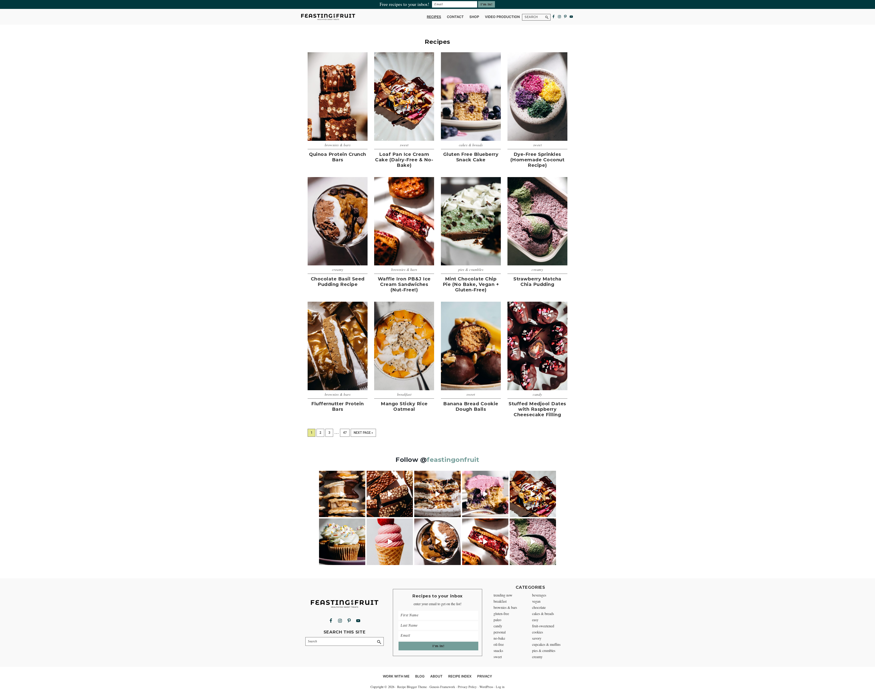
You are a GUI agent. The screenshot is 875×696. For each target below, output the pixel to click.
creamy (337, 269)
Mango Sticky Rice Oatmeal (404, 406)
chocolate (539, 607)
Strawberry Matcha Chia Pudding (537, 281)
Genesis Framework (442, 687)
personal (500, 632)
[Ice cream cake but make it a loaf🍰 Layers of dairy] (533, 494)
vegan (536, 601)
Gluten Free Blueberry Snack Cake (471, 157)
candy (537, 394)
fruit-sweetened (543, 625)
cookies (537, 632)
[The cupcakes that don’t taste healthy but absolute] (342, 541)
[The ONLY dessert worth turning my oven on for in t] (485, 494)
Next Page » (363, 434)
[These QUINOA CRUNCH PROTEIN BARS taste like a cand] (390, 494)
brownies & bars (338, 144)
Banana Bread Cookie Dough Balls (470, 406)
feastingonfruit (453, 459)
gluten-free (501, 613)
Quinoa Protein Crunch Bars (337, 157)
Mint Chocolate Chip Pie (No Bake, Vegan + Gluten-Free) (471, 284)
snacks (498, 650)
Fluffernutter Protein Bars (337, 406)
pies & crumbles (471, 269)
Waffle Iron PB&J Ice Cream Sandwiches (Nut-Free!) (404, 284)
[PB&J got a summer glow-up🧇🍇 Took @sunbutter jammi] (485, 541)
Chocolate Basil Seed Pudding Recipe (338, 281)
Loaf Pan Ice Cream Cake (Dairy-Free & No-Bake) (404, 160)
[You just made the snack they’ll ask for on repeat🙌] (342, 494)
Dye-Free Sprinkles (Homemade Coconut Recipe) (537, 160)
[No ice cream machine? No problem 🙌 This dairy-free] (390, 541)
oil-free (499, 644)
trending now (503, 595)
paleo (497, 619)
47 (346, 432)
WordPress (486, 687)
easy (535, 619)
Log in (500, 687)
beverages (539, 595)
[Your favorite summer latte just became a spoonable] (533, 541)
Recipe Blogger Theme (412, 687)
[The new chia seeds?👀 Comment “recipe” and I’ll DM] (437, 541)
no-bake (499, 638)
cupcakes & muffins (546, 644)
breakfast (404, 394)
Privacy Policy (467, 687)
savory (536, 638)
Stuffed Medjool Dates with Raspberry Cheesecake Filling (537, 409)
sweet (404, 144)
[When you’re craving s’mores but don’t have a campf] (437, 494)
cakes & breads (471, 144)
